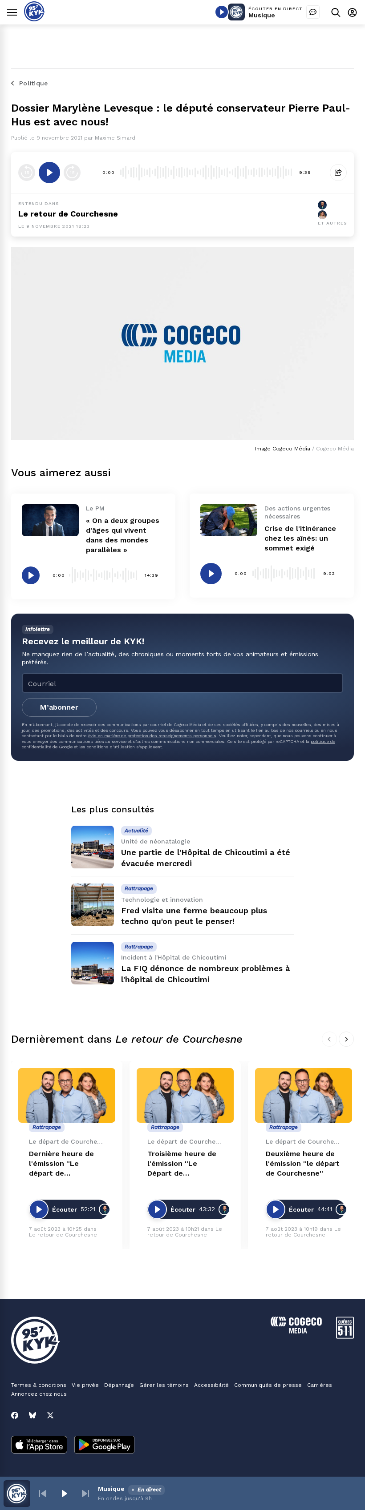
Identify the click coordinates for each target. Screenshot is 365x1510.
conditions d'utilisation (111, 746)
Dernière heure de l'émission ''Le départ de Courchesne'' (61, 1163)
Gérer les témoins (164, 1385)
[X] (50, 1415)
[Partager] (338, 172)
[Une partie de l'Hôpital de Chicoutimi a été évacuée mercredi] (92, 847)
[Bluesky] (32, 1415)
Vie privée (85, 1385)
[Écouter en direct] (222, 12)
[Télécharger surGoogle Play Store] (104, 1445)
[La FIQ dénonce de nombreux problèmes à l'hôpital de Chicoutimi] (92, 963)
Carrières (319, 1385)
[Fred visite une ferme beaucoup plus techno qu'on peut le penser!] (92, 905)
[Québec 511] (345, 1336)
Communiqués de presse (268, 1385)
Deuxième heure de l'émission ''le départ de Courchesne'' (303, 1163)
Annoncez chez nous (39, 1394)
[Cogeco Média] (296, 1331)
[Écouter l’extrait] (49, 172)
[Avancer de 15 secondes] (72, 172)
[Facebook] (14, 1415)
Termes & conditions (38, 1385)
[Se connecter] (352, 12)
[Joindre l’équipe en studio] (313, 12)
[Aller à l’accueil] (34, 19)
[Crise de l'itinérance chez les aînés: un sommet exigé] (228, 520)
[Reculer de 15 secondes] (26, 172)
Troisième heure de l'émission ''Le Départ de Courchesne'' (181, 1163)
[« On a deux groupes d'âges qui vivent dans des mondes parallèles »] (50, 520)
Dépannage (119, 1385)
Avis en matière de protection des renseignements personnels (152, 735)
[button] (43, 1493)
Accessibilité (211, 1385)
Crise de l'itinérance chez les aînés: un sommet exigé (300, 538)
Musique (261, 15)
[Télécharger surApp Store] (39, 1445)
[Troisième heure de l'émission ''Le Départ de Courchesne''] (185, 1095)
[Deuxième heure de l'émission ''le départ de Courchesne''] (303, 1095)
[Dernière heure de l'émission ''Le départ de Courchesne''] (66, 1095)
